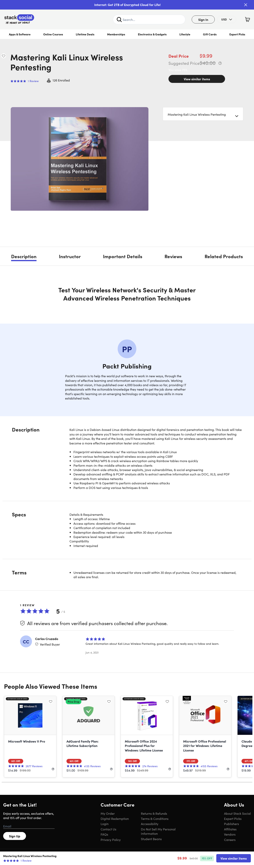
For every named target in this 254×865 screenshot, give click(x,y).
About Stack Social (237, 813)
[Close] (245, 5)
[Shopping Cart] (247, 19)
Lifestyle (184, 34)
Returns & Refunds (154, 813)
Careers (230, 839)
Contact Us (108, 829)
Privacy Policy (111, 839)
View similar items (197, 79)
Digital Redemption (115, 818)
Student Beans (151, 839)
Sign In (203, 19)
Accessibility (149, 823)
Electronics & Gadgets (152, 34)
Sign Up (14, 836)
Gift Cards (210, 34)
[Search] (119, 19)
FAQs (104, 834)
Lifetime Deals (85, 34)
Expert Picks (237, 34)
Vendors (230, 834)
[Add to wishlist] (3, 55)
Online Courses (53, 34)
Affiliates (230, 829)
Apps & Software (20, 34)
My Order (108, 813)
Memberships (116, 34)
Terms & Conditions (154, 818)
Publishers (231, 823)
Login (105, 823)
